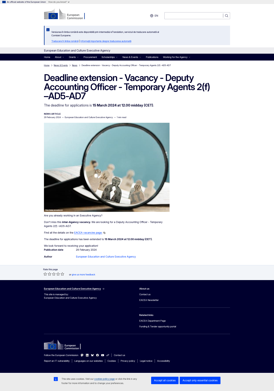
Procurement (90, 57)
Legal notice (146, 360)
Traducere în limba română (64, 41)
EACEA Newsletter (149, 300)
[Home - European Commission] (67, 14)
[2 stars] (47, 274)
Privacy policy (128, 360)
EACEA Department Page (152, 320)
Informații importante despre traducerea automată (105, 41)
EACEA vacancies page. (88, 232)
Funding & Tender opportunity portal (157, 326)
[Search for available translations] (104, 232)
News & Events (61, 65)
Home (47, 57)
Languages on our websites (88, 360)
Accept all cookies (165, 380)
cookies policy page (104, 378)
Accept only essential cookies (200, 380)
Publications (152, 57)
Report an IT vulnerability (57, 360)
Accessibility (163, 360)
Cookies (111, 360)
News (74, 65)
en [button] (156, 15)
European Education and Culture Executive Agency (106, 256)
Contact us (145, 294)
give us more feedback (83, 274)
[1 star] (45, 274)
